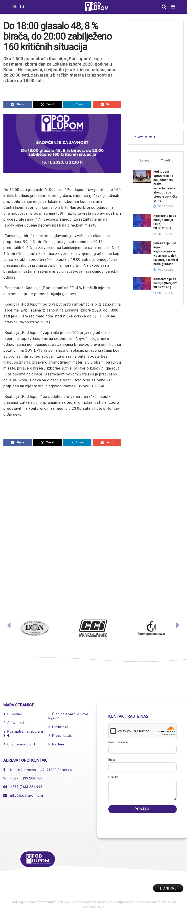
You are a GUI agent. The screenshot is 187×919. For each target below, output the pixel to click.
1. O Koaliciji (13, 714)
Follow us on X (144, 137)
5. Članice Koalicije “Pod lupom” (68, 716)
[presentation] (9, 626)
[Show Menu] (173, 7)
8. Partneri (56, 744)
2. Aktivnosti (13, 723)
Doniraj (168, 888)
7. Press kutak (60, 736)
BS (21, 6)
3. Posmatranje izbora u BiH (23, 733)
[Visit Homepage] (96, 6)
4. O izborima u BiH (19, 744)
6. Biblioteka (58, 727)
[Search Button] (164, 7)
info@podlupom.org (26, 795)
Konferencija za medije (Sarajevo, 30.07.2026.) (166, 283)
